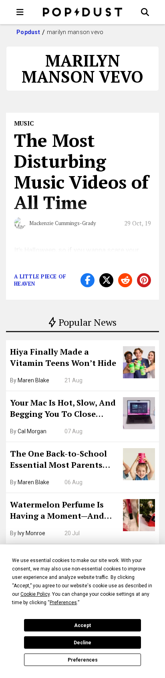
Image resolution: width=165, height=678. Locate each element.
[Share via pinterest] (144, 280)
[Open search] (145, 12)
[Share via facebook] (87, 280)
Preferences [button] (63, 602)
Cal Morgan (32, 431)
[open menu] (20, 12)
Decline (82, 643)
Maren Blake (33, 380)
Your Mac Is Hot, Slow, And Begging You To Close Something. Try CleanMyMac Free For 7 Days (63, 409)
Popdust (28, 32)
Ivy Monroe (31, 533)
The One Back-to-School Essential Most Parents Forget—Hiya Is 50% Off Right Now (58, 460)
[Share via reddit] (125, 280)
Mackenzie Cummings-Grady (62, 223)
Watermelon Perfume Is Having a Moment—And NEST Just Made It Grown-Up (61, 511)
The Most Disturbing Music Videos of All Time (81, 171)
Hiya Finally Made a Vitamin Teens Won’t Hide (63, 357)
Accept (82, 625)
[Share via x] (106, 280)
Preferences (83, 660)
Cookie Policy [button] (35, 594)
